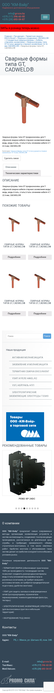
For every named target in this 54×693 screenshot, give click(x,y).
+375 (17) (13, 16)
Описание (10, 167)
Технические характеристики (21, 173)
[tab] (11, 167)
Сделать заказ (11, 158)
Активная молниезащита (27, 357)
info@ (16, 13)
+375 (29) (13, 19)
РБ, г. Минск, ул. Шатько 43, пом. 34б (33, 640)
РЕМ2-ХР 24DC (27, 498)
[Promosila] (27, 679)
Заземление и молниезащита (30, 364)
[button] (16, 508)
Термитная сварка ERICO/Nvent (30, 371)
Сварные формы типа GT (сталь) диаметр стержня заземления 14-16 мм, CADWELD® (24, 151)
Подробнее (14, 257)
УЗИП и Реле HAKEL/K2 (24, 378)
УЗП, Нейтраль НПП (23, 385)
